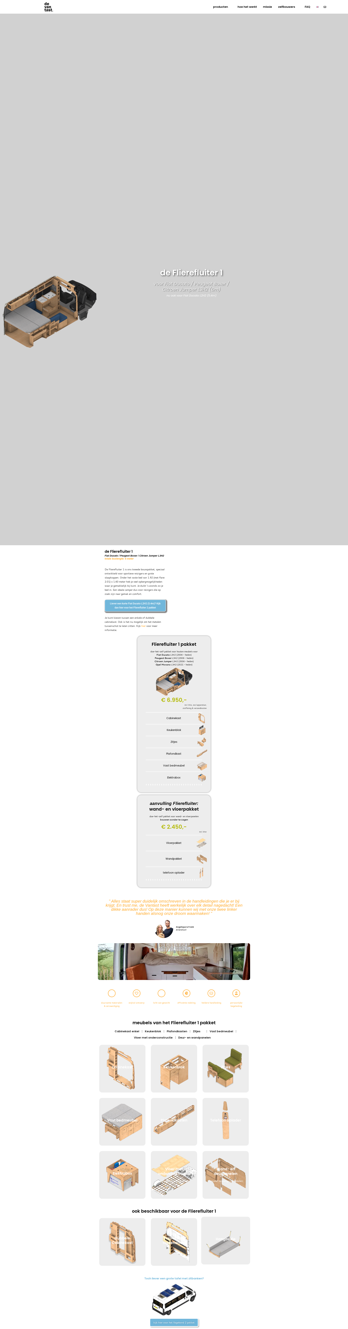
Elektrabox (173, 777)
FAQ (307, 7)
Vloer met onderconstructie (153, 1037)
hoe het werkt (247, 7)
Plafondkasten (177, 1031)
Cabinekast (173, 718)
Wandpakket (174, 859)
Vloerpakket (173, 843)
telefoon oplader (174, 873)
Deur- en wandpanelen (194, 1037)
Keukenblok (174, 730)
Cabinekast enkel (127, 1031)
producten (220, 7)
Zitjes (174, 742)
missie (267, 7)
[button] (100, 961)
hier (143, 626)
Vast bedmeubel (174, 765)
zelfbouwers (286, 7)
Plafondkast (173, 754)
